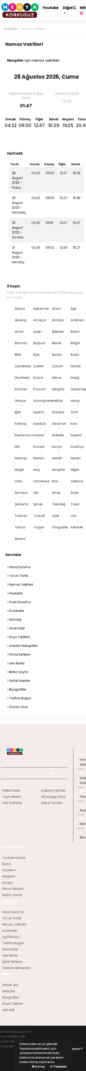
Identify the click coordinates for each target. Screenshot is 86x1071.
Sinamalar (16, 628)
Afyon (56, 308)
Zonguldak (60, 527)
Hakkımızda (11, 790)
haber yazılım (10, 1060)
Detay (39, 1066)
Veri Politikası (12, 803)
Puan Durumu (19, 602)
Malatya (21, 458)
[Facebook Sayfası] (4, 773)
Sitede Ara (10, 985)
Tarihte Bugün (19, 698)
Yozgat (38, 527)
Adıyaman (41, 308)
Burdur (57, 354)
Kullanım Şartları (53, 790)
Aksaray (21, 320)
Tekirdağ (58, 504)
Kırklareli (77, 527)
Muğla (19, 469)
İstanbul (58, 412)
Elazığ (75, 377)
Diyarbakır (22, 377)
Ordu (18, 481)
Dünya (7, 882)
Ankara (20, 538)
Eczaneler (16, 610)
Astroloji (14, 619)
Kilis (17, 446)
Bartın (75, 331)
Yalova (20, 527)
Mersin (76, 458)
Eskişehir (58, 389)
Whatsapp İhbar (53, 796)
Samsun (21, 492)
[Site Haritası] (52, 773)
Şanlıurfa (21, 504)
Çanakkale (23, 366)
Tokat (75, 504)
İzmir (74, 412)
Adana (20, 308)
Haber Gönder (52, 803)
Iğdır (18, 412)
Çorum (57, 366)
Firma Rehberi (19, 654)
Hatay (75, 400)
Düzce (38, 377)
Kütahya (77, 446)
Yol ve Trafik (18, 575)
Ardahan (77, 320)
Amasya (39, 320)
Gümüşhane (43, 400)
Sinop (56, 492)
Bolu (36, 354)
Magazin (8, 876)
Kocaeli (38, 446)
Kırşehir (76, 435)
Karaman (59, 423)
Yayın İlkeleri (11, 796)
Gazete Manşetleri (23, 645)
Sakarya (77, 481)
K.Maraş (21, 423)
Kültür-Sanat (12, 895)
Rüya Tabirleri (19, 637)
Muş (36, 469)
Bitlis (18, 354)
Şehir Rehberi (12, 961)
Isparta (38, 412)
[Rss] (45, 773)
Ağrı (73, 308)
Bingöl (75, 343)
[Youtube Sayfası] (28, 773)
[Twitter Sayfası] (12, 773)
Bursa (75, 354)
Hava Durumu (19, 567)
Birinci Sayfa (18, 672)
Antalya (58, 320)
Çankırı (38, 366)
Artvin (19, 331)
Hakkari (57, 400)
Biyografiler (17, 689)
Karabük (39, 423)
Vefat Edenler (19, 680)
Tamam (60, 1066)
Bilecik (56, 343)
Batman (21, 343)
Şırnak (37, 504)
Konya (57, 446)
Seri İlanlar (16, 663)
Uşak (55, 515)
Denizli (75, 366)
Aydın (37, 331)
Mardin (57, 458)
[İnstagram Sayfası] (20, 773)
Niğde (75, 469)
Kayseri (38, 435)
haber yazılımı (10, 1051)
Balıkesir (58, 331)
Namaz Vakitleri (20, 584)
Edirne (56, 377)
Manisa (38, 458)
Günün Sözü (18, 707)
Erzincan (21, 389)
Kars (74, 423)
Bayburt (39, 343)
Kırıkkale (58, 435)
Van (74, 515)
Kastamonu (24, 435)
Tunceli (39, 515)
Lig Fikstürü (10, 937)
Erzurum (39, 389)
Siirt (36, 492)
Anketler (8, 991)
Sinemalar (10, 949)
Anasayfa (11, 28)
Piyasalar (15, 593)
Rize (55, 481)
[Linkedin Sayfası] (36, 773)
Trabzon (21, 515)
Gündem (9, 870)
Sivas (74, 492)
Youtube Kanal (13, 857)
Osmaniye (41, 481)
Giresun (21, 400)
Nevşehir (58, 469)
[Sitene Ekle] (61, 773)
